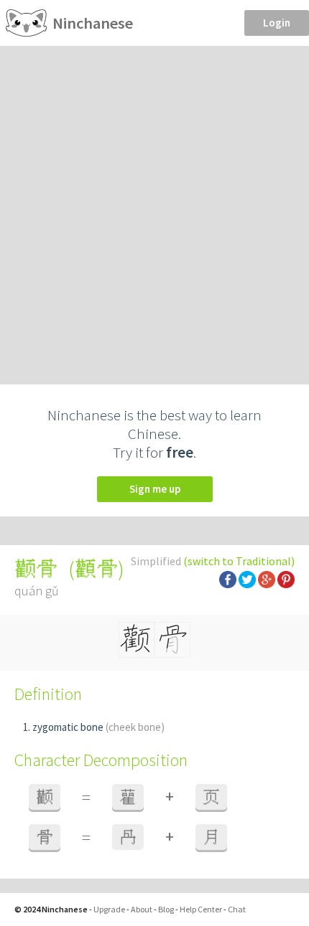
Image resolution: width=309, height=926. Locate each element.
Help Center (201, 909)
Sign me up (154, 489)
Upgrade (109, 909)
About (141, 909)
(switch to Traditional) (239, 561)
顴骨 (96, 568)
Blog (166, 909)
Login (276, 22)
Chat (237, 909)
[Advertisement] (154, 207)
